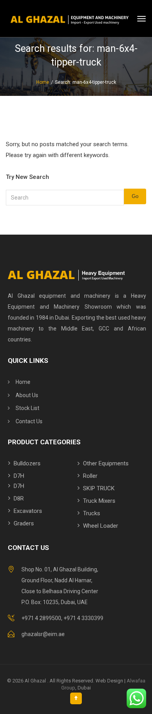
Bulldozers (27, 463)
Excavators (28, 510)
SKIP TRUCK (99, 488)
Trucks (91, 513)
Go (135, 196)
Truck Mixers (99, 500)
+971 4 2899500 (41, 618)
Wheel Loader (100, 525)
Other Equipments (106, 463)
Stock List (27, 408)
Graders (24, 523)
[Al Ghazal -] (76, 18)
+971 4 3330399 (83, 618)
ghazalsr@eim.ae (43, 634)
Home (23, 382)
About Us (27, 395)
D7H (19, 475)
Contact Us (29, 421)
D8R (19, 498)
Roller (90, 475)
